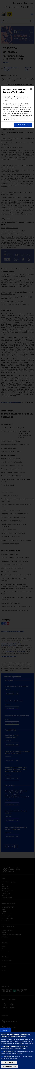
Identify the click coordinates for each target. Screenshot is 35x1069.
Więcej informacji (29, 1043)
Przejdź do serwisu (23, 125)
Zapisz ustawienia (9, 1062)
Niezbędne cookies (9, 1046)
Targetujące (7, 1056)
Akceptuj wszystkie (9, 1066)
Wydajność (7, 1051)
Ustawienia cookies (6, 1029)
